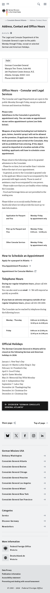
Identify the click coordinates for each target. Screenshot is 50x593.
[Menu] (45, 4)
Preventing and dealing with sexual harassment (20, 581)
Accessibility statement (11, 578)
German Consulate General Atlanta (13, 20)
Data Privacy (7, 570)
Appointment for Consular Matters (17, 271)
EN (3, 4)
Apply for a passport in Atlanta (15, 260)
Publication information (11, 574)
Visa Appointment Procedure (15, 266)
